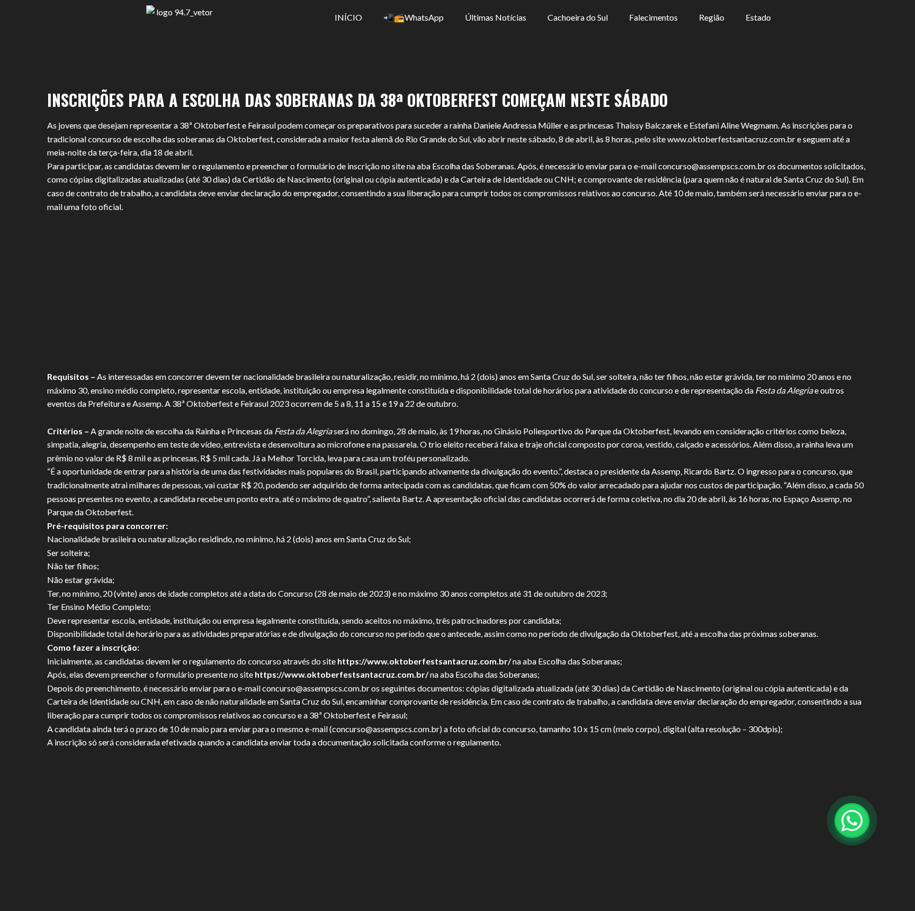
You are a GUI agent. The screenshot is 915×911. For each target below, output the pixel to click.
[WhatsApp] (852, 820)
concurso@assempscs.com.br (712, 166)
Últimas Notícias (495, 17)
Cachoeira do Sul (578, 17)
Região (711, 17)
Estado (758, 17)
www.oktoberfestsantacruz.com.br (731, 139)
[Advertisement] (457, 291)
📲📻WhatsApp (413, 17)
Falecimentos (653, 17)
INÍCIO (348, 17)
